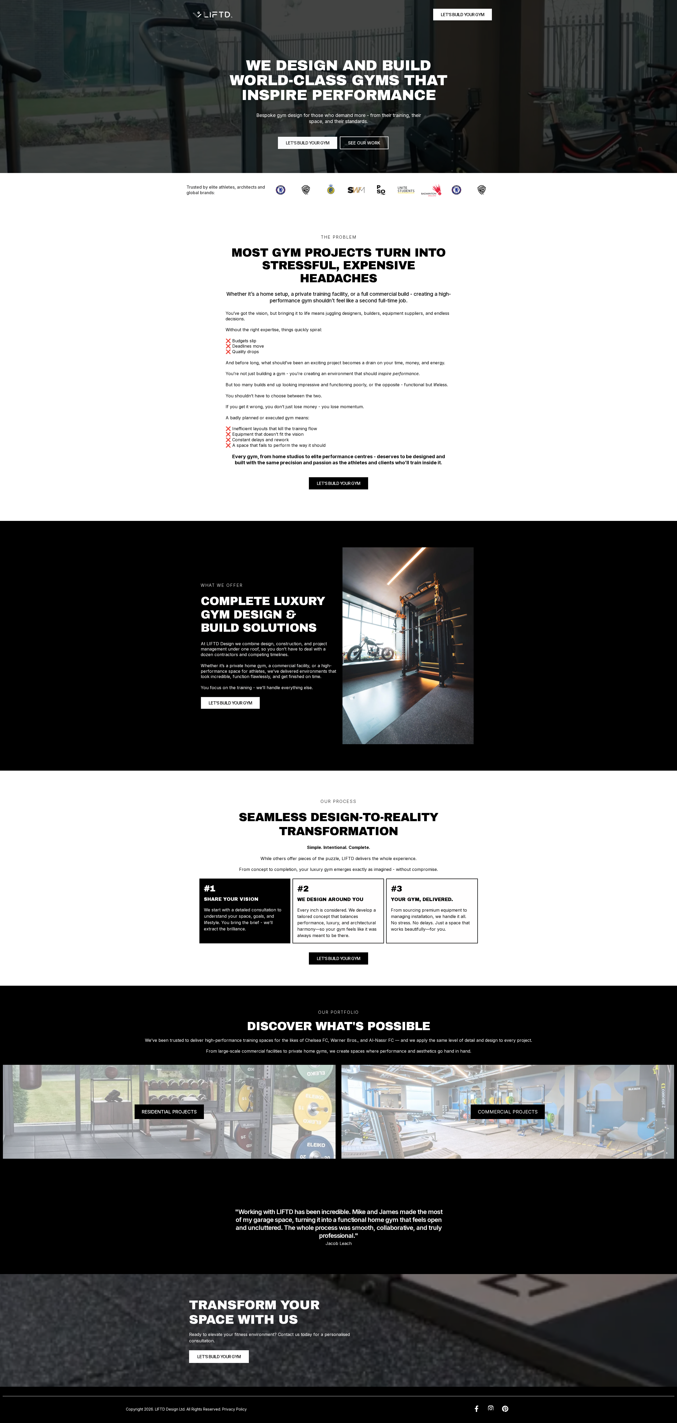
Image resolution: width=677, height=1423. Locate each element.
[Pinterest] (505, 1409)
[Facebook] (476, 1409)
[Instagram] (491, 1409)
